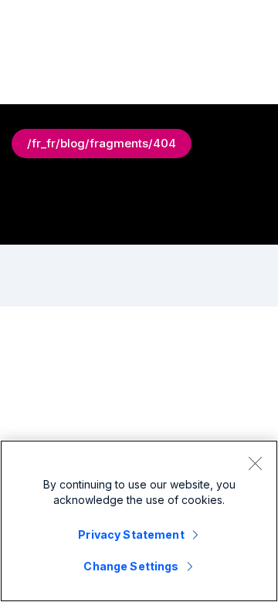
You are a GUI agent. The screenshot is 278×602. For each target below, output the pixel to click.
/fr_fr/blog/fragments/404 (101, 143)
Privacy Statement (131, 534)
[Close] (255, 463)
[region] (139, 521)
